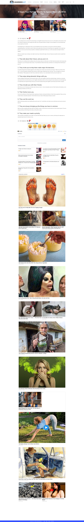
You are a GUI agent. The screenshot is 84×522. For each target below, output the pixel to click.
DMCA (46, 521)
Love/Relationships (42, 9)
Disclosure (52, 521)
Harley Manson (37, 16)
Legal (44, 521)
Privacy (49, 521)
